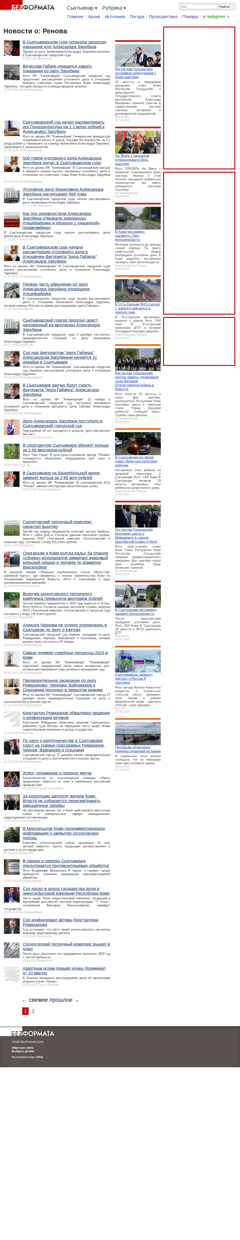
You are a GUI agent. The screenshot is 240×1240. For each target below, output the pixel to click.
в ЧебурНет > (216, 16)
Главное (75, 16)
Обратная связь (23, 1047)
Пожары (190, 16)
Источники (115, 16)
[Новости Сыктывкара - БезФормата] (28, 6)
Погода (137, 16)
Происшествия (163, 16)
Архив (94, 16)
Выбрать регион (23, 1051)
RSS (40, 1057)
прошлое (60, 1000)
